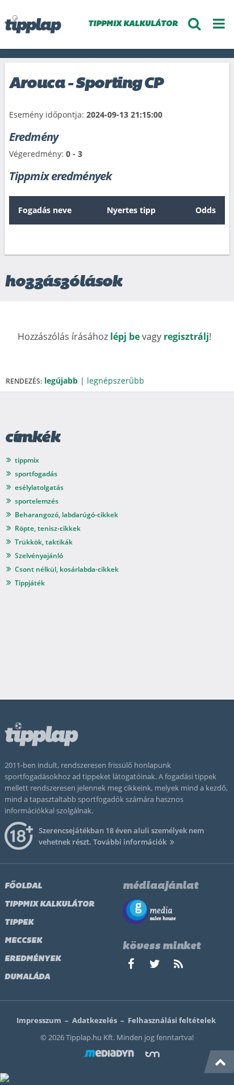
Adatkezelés (94, 1020)
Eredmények (33, 959)
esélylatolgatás (39, 487)
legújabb (61, 380)
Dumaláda (27, 977)
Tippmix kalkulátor (49, 904)
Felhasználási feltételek (172, 1020)
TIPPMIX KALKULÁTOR (133, 24)
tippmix (27, 460)
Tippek (19, 922)
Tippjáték (30, 583)
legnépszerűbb (115, 380)
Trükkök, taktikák (44, 542)
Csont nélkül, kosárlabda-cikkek (67, 569)
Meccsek (23, 941)
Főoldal (23, 886)
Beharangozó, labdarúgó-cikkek (66, 514)
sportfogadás (36, 474)
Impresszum (38, 1020)
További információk (129, 842)
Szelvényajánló (39, 555)
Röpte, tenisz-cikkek (48, 528)
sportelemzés (36, 501)
